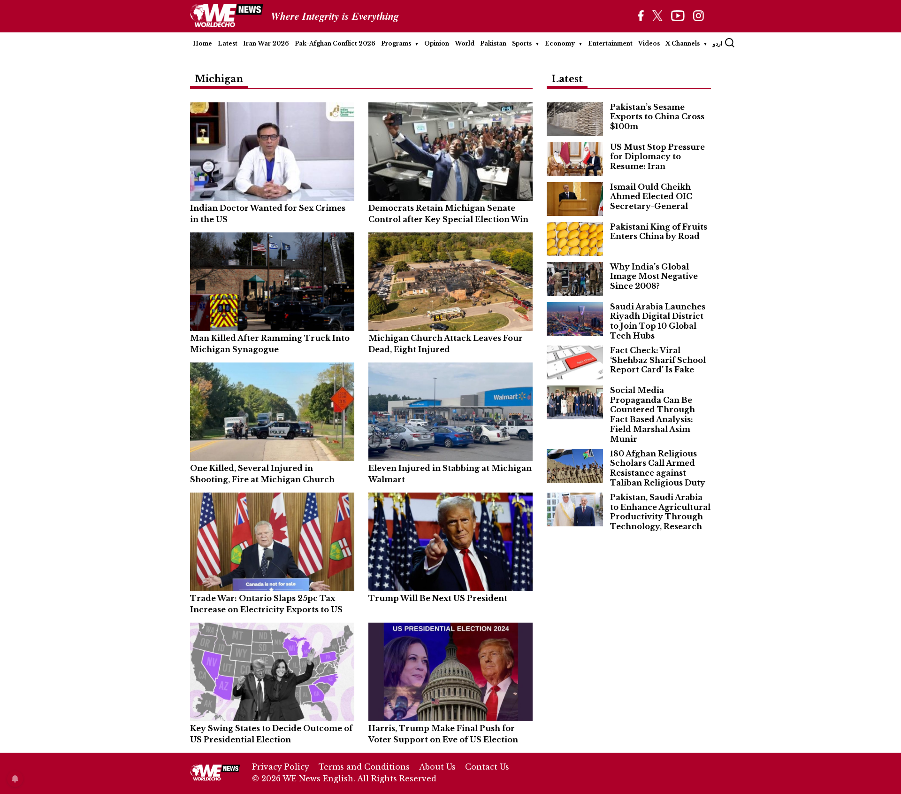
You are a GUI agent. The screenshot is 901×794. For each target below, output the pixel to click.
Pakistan (493, 43)
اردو (717, 43)
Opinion (436, 43)
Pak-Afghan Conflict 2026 (335, 43)
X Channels (682, 43)
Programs (396, 43)
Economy (560, 43)
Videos (649, 43)
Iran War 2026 (266, 43)
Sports (522, 43)
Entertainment (610, 43)
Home (202, 43)
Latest (227, 43)
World (464, 43)
